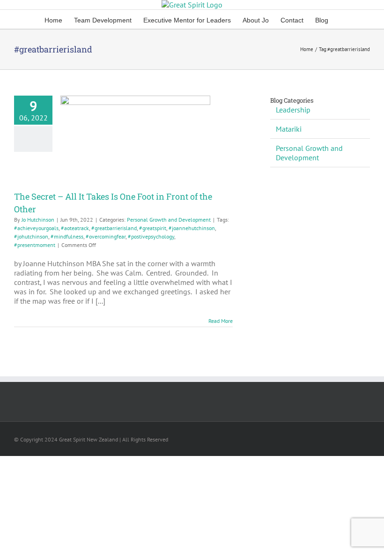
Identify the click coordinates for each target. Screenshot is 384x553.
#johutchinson (31, 236)
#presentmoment (34, 244)
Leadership (293, 109)
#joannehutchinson (192, 228)
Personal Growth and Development (169, 219)
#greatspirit (152, 228)
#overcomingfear (106, 236)
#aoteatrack (75, 228)
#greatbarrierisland (114, 228)
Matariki (289, 129)
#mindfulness (67, 236)
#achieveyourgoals (36, 228)
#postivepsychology (151, 236)
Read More (220, 320)
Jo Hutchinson (38, 219)
